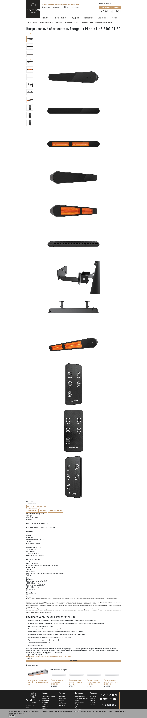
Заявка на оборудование (110, 7)
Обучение (77, 706)
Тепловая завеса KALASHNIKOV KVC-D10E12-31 (76, 682)
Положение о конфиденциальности (32, 709)
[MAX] (102, 704)
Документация (79, 704)
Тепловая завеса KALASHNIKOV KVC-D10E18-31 (111, 682)
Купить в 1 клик (41, 506)
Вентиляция (45, 698)
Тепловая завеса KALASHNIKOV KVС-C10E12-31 (93, 682)
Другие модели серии (55, 511)
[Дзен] (115, 704)
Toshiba (44, 704)
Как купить (62, 693)
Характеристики (32, 511)
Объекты (92, 698)
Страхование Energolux (81, 698)
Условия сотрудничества (63, 701)
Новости (92, 700)
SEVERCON (93, 696)
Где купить (30, 506)
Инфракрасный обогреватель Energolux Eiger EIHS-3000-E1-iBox (38, 682)
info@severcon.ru (105, 3)
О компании (102, 18)
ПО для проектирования (79, 701)
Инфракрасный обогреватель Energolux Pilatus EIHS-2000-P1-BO (48, 656)
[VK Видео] (110, 704)
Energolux (45, 702)
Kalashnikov (45, 706)
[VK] (107, 704)
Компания (93, 693)
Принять (12, 715)
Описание (43, 511)
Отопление (45, 700)
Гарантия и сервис (59, 18)
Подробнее (73, 660)
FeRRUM (44, 708)
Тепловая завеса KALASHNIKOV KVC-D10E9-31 (58, 682)
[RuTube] (113, 704)
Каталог (45, 18)
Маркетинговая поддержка (79, 708)
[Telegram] (105, 704)
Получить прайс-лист (33, 508)
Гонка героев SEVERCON (62, 704)
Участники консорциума (62, 697)
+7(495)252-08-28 (111, 11)
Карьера (92, 702)
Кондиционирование (48, 696)
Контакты (115, 18)
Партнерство (88, 18)
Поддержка (75, 18)
